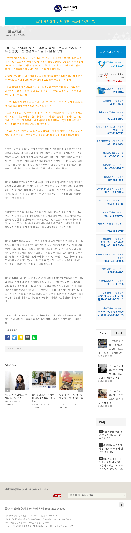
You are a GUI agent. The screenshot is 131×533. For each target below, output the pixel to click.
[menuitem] (40, 21)
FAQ (102, 422)
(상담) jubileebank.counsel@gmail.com (56, 519)
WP (71, 526)
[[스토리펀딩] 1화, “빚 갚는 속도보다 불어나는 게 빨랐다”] (102, 391)
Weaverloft (64, 526)
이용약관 (27, 489)
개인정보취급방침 (13, 489)
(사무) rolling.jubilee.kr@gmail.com (26, 519)
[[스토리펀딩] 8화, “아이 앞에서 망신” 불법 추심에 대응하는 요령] (102, 366)
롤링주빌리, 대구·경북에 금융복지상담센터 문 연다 (44, 398)
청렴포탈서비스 (40, 489)
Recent (118, 333)
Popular (103, 333)
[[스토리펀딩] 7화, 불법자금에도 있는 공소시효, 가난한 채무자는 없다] (102, 341)
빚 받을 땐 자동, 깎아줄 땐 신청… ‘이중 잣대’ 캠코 (71, 398)
